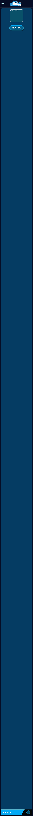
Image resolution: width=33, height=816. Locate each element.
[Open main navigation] (2, 3)
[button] (30, 3)
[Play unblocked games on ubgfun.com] (15, 3)
